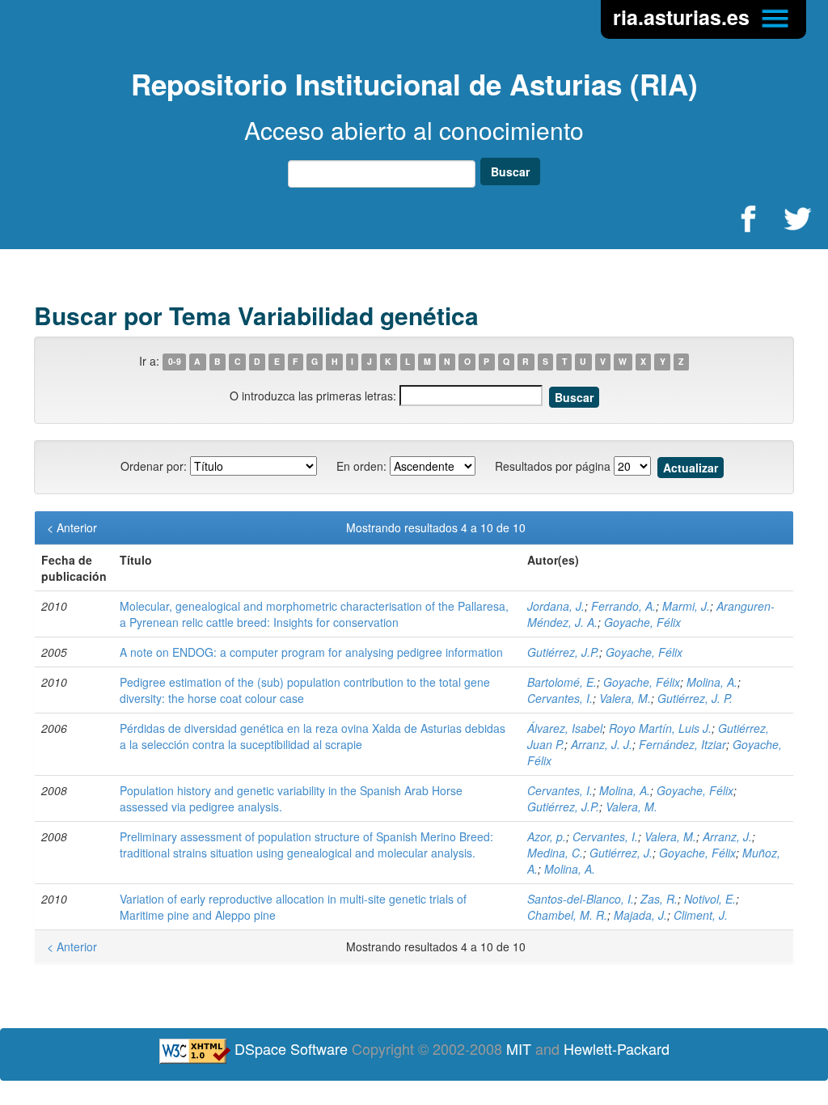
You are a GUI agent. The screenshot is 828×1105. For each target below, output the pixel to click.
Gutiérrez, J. (621, 853)
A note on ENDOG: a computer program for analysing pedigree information (311, 652)
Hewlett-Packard (617, 1048)
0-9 (174, 362)
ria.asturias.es (684, 17)
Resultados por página (552, 466)
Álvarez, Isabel (564, 728)
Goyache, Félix (642, 622)
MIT (518, 1048)
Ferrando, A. (623, 606)
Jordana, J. (556, 606)
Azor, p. (546, 836)
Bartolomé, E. (562, 682)
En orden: (361, 466)
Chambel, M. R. (567, 915)
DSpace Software (291, 1048)
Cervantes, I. (560, 698)
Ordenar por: (153, 466)
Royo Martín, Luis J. (660, 728)
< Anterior (72, 527)
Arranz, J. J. (601, 744)
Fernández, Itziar (682, 744)
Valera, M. (625, 698)
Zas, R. (659, 899)
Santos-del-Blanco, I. (580, 899)
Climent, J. (701, 915)
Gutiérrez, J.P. (563, 652)
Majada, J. (640, 915)
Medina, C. (555, 853)
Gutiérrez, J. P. (695, 698)
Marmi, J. (686, 606)
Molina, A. (711, 682)
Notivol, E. (710, 899)
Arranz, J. (727, 836)
